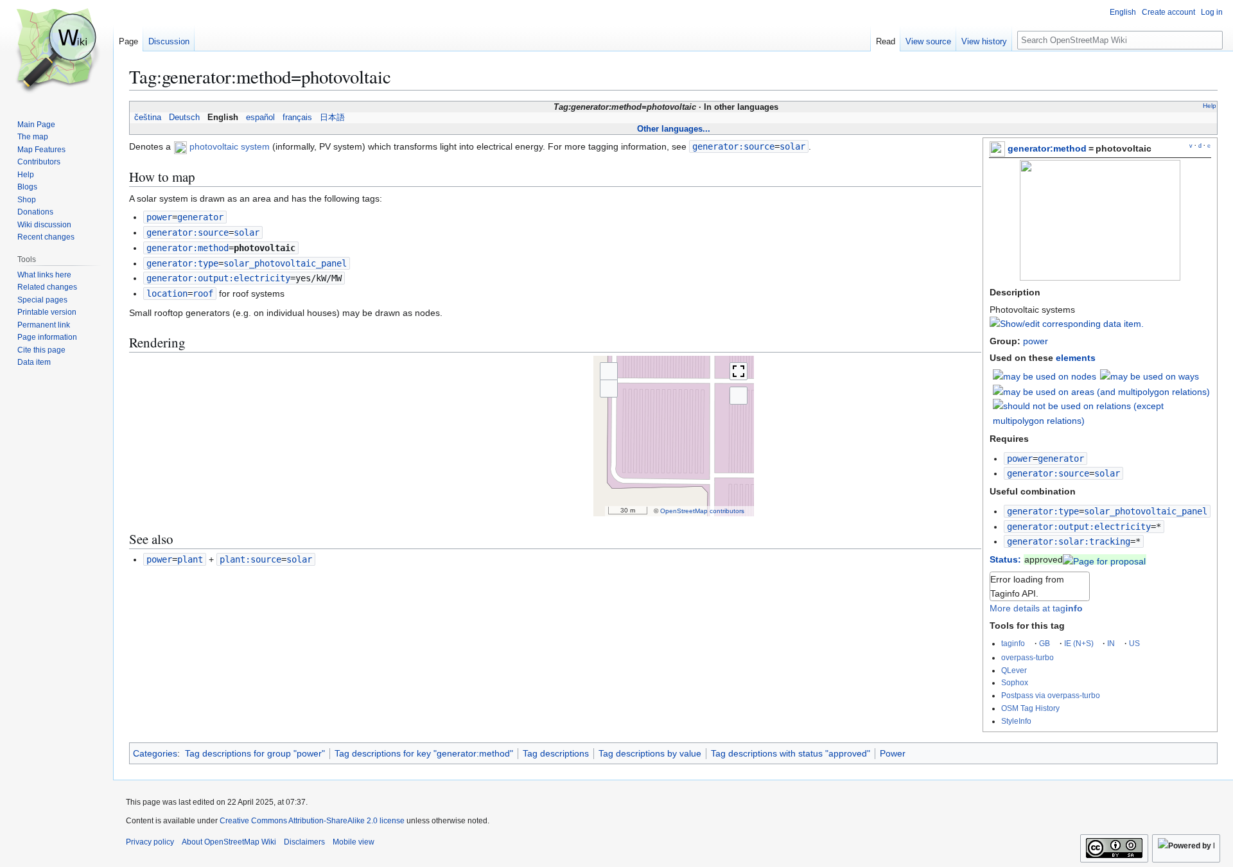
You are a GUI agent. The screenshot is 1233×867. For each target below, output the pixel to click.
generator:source (1048, 473)
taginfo (1013, 643)
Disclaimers (304, 841)
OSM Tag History (1030, 708)
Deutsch (184, 117)
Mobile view (353, 841)
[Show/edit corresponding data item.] (1067, 324)
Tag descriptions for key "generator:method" (424, 753)
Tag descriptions (556, 753)
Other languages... (673, 129)
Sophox (1014, 682)
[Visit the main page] (56, 51)
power (1035, 341)
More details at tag (1036, 608)
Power (892, 753)
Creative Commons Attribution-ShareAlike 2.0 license (312, 820)
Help (1209, 105)
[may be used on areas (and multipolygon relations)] (1101, 391)
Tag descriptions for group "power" (255, 753)
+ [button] (609, 371)
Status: (1005, 559)
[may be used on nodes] (1044, 376)
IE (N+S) (1079, 643)
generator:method (1047, 148)
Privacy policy (150, 841)
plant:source (250, 559)
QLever (1014, 670)
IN (1111, 643)
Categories (155, 753)
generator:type (1043, 511)
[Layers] (739, 396)
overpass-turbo (1027, 657)
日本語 (332, 117)
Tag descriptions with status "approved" (790, 753)
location (167, 293)
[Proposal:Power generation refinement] (1104, 559)
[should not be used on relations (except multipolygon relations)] (1102, 412)
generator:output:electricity (1079, 526)
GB (1044, 643)
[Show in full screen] (739, 371)
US (1134, 643)
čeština (148, 117)
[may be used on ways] (1149, 376)
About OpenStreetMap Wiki (229, 841)
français (297, 117)
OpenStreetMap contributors (702, 510)
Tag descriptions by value (650, 753)
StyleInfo (1016, 721)
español (260, 117)
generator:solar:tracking (1068, 541)
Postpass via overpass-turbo (1050, 695)
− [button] (609, 389)
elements (1076, 358)
